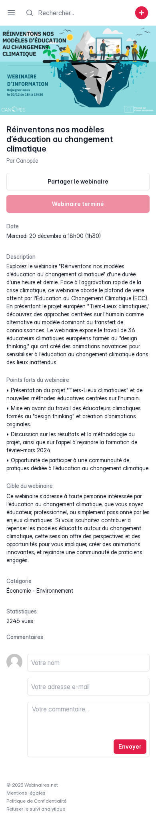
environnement (54, 590)
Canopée (27, 160)
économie (18, 590)
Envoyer (130, 746)
